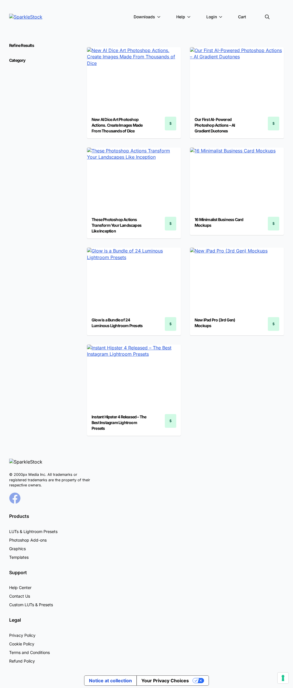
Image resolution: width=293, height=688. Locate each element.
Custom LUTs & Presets (31, 604)
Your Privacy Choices (165, 680)
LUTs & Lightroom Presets (33, 531)
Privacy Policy (22, 635)
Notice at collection (110, 680)
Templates (19, 557)
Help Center (20, 587)
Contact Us (19, 596)
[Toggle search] (267, 16)
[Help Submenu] (190, 17)
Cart (242, 16)
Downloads (144, 16)
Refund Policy (22, 661)
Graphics (17, 548)
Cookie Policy (21, 643)
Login (211, 16)
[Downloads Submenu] (160, 17)
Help (180, 16)
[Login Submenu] (222, 17)
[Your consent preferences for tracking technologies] (283, 678)
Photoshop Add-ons (28, 540)
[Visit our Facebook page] (15, 498)
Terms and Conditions (29, 652)
